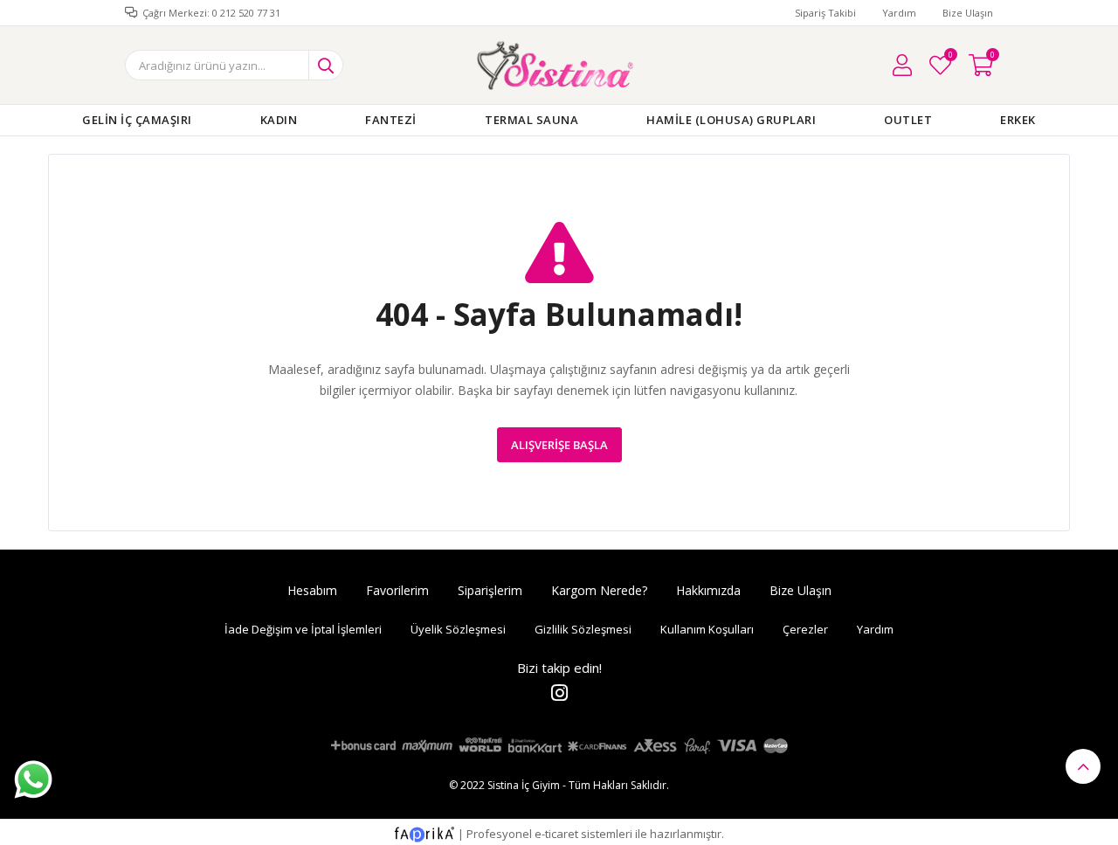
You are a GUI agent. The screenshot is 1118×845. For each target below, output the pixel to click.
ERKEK (1018, 120)
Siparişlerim (490, 590)
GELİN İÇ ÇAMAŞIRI (137, 120)
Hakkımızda (708, 590)
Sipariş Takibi (825, 12)
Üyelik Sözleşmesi (458, 629)
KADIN (279, 120)
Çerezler (805, 629)
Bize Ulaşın (967, 12)
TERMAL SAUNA (531, 120)
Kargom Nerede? (599, 590)
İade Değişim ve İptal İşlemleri (303, 629)
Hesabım (312, 590)
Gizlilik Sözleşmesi (583, 629)
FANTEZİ (391, 120)
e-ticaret (556, 834)
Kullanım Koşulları (707, 629)
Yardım (899, 12)
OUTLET (908, 120)
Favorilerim (950, 57)
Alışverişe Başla (559, 445)
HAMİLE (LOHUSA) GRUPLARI (731, 120)
